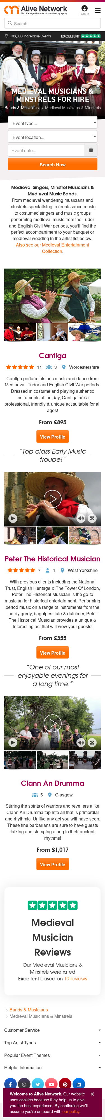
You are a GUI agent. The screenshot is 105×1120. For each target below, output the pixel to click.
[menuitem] (52, 1030)
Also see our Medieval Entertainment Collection (52, 247)
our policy (70, 1111)
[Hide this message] (92, 1094)
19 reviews (75, 978)
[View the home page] (35, 10)
